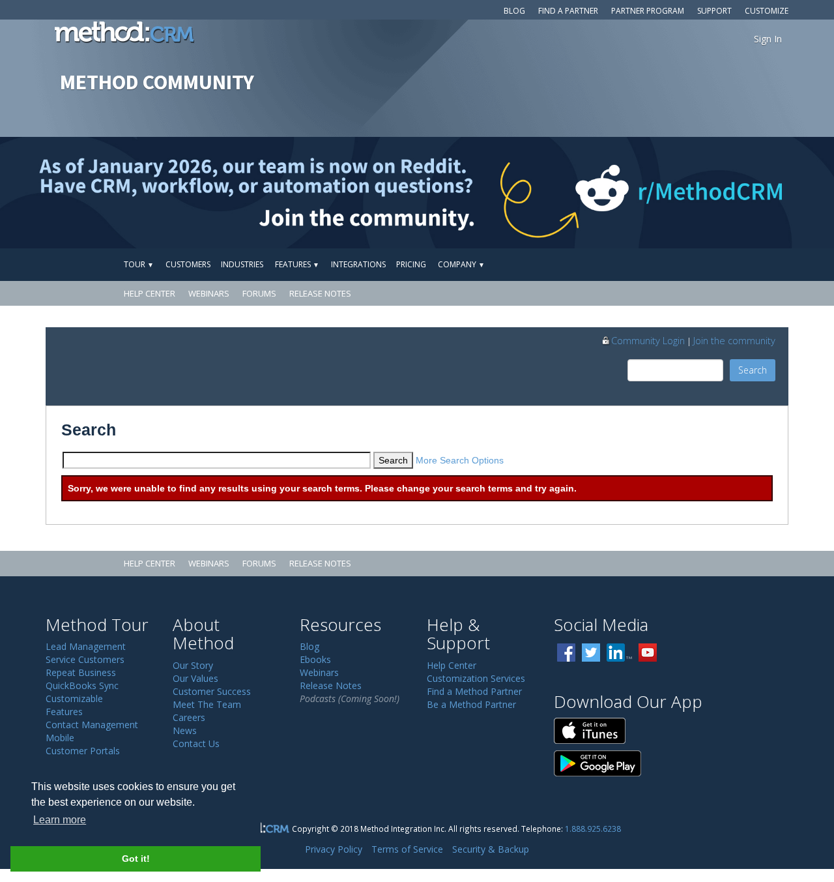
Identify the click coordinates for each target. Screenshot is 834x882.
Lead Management (86, 646)
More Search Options (460, 460)
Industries (242, 264)
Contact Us (196, 743)
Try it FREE (728, 264)
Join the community (734, 340)
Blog (514, 10)
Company (461, 264)
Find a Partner (568, 10)
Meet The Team (207, 704)
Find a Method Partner (474, 691)
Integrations (358, 264)
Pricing (411, 264)
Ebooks (315, 659)
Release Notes (320, 293)
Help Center (149, 293)
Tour (139, 264)
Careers (189, 717)
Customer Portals (83, 750)
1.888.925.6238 (593, 828)
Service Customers (85, 659)
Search (752, 370)
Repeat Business (81, 672)
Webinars (208, 293)
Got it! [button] (136, 858)
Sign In (768, 39)
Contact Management (92, 724)
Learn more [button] (59, 819)
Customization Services (476, 678)
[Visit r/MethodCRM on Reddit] (742, 192)
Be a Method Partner (471, 704)
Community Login (648, 340)
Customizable (74, 698)
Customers (187, 264)
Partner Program (647, 10)
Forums (259, 293)
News (185, 730)
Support (714, 10)
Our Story (193, 665)
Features (297, 264)
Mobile (60, 737)
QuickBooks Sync (82, 685)
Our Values (195, 678)
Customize (766, 10)
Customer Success (212, 691)
